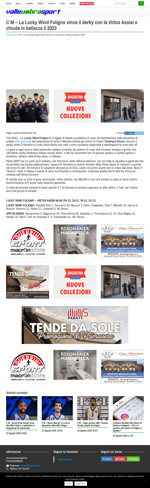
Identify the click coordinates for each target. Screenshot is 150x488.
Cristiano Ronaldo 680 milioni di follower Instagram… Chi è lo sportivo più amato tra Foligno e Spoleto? (127, 426)
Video (62, 3)
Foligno (40, 3)
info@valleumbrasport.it (30, 465)
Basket (14, 34)
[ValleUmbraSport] (33, 12)
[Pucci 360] (122, 106)
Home (8, 3)
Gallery (72, 3)
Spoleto (30, 3)
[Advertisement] (75, 62)
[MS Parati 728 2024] (75, 325)
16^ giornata (23, 141)
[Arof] (122, 241)
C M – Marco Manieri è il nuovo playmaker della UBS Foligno (56, 424)
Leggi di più (80, 483)
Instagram (134, 459)
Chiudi (68, 483)
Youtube (121, 459)
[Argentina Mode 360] (74, 106)
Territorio (52, 3)
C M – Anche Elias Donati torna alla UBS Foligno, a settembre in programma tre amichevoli (20, 425)
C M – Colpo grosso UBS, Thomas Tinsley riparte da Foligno (92, 424)
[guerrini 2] (27, 241)
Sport (18, 3)
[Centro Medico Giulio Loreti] (74, 239)
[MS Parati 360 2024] (27, 282)
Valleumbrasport (64, 459)
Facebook (107, 459)
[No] (146, 480)
